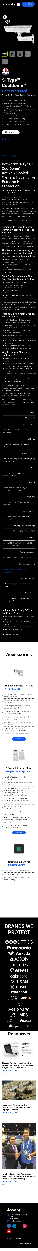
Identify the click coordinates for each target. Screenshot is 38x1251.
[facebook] (9, 1226)
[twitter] (19, 1226)
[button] (5, 17)
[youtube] (9, 1231)
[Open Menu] (18, 4)
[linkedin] (14, 1226)
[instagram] (25, 1226)
